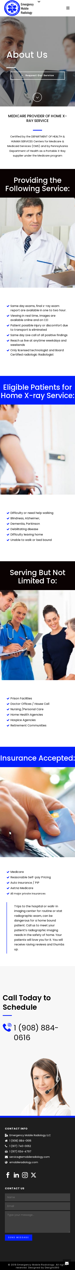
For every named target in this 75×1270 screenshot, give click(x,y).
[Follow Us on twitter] (33, 1175)
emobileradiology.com (23, 1162)
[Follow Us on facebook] (8, 1175)
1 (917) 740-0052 (20, 1146)
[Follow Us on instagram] (25, 1175)
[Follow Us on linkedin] (16, 1175)
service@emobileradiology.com (29, 1157)
